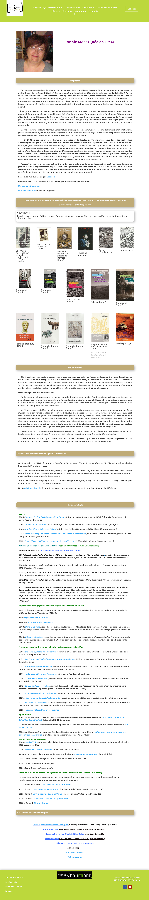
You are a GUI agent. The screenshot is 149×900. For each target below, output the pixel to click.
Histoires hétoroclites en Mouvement (42, 710)
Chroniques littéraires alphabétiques (51, 825)
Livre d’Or (93, 11)
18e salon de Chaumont (29, 186)
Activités (13, 882)
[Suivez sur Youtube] (130, 887)
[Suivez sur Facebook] (125, 887)
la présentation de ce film (40, 622)
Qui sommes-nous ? (53, 8)
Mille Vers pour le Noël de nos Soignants (75, 843)
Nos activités (73, 8)
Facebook (50, 177)
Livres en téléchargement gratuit (69, 11)
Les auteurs (88, 8)
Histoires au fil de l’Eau (36, 702)
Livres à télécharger (13, 887)
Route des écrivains (107, 8)
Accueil (37, 8)
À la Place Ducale (32, 488)
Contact (132, 8)
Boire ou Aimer (75, 857)
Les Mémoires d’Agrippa (86, 754)
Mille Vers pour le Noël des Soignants (42, 698)
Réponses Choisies (75, 852)
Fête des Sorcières (27, 191)
